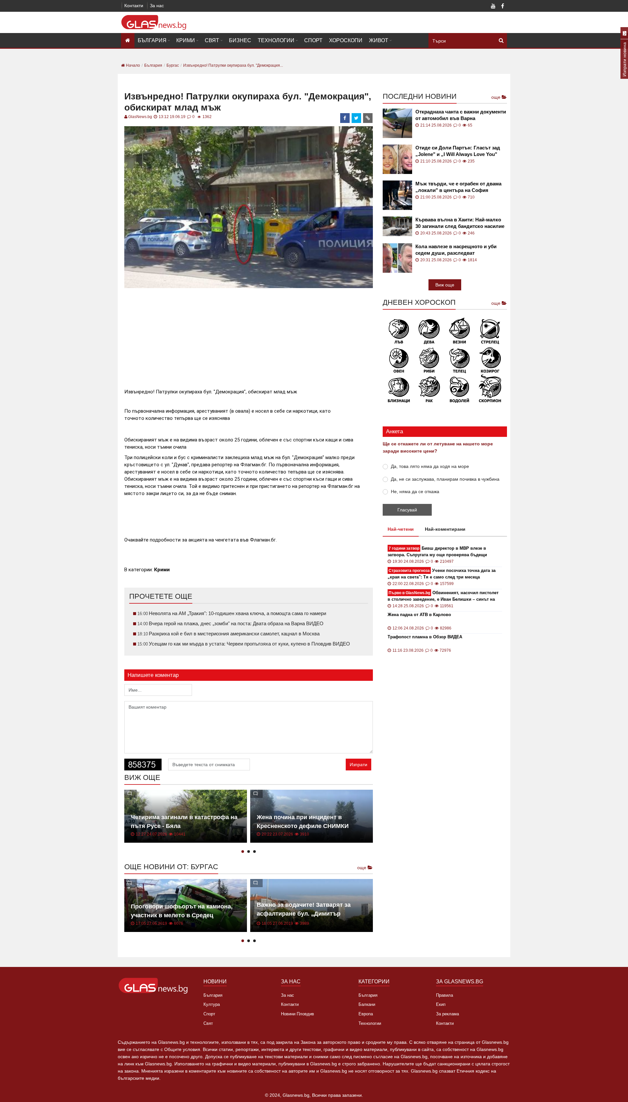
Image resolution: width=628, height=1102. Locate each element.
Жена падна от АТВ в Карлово (419, 614)
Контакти (133, 5)
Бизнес (240, 40)
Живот (378, 40)
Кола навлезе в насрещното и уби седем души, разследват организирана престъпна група (456, 250)
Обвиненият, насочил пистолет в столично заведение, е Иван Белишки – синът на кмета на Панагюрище (443, 596)
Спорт (313, 40)
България (152, 40)
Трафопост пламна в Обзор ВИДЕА (425, 636)
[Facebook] (502, 6)
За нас (157, 5)
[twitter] (356, 118)
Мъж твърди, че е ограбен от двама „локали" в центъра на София (458, 187)
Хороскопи (345, 40)
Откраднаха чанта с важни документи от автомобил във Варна (460, 115)
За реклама (447, 1013)
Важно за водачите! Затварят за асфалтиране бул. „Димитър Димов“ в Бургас (304, 914)
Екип (440, 1004)
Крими (185, 40)
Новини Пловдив (297, 1013)
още (362, 867)
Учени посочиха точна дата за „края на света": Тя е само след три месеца (442, 573)
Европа (365, 1013)
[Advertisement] (249, 335)
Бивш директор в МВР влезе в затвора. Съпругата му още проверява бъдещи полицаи (437, 552)
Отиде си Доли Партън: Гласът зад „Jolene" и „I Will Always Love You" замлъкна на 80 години (457, 151)
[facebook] (345, 118)
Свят (212, 40)
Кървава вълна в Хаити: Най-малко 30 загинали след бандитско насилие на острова (459, 223)
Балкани (366, 1004)
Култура (211, 1004)
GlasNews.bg (140, 116)
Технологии (276, 40)
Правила (444, 995)
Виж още (444, 284)
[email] (368, 118)
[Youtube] (493, 6)
